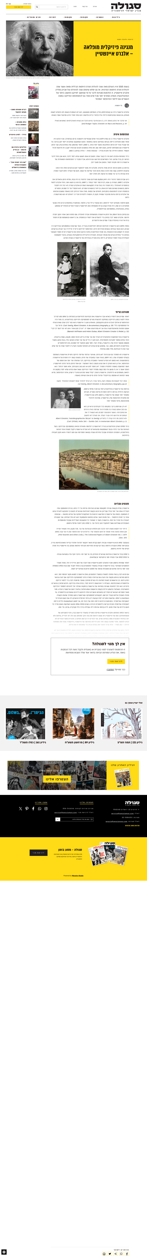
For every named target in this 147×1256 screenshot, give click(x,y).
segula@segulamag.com (116, 821)
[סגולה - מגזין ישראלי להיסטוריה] (126, 7)
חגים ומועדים (34, 17)
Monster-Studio (77, 876)
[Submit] (37, 7)
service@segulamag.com (122, 814)
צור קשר (84, 6)
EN (7, 4)
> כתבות (119, 39)
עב (10, 4)
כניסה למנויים (27, 4)
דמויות (52, 17)
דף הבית (130, 39)
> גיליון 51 (125, 39)
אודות (95, 6)
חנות (75, 6)
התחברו (110, 669)
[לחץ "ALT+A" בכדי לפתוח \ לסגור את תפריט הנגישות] (4, 1252)
